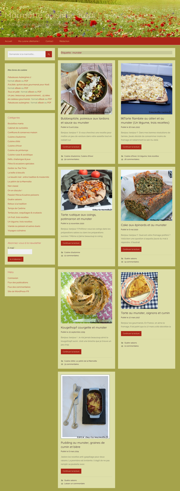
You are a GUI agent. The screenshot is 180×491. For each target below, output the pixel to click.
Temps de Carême (16, 208)
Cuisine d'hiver (87, 156)
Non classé (13, 186)
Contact (49, 41)
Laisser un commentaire (74, 483)
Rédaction (64, 41)
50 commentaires (71, 159)
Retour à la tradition (17, 204)
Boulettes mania (15, 123)
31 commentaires (71, 364)
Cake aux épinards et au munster (144, 225)
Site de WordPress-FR (18, 291)
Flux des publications (18, 282)
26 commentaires (131, 159)
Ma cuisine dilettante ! (28, 41)
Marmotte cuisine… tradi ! (52, 15)
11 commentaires (131, 346)
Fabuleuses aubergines (18, 102)
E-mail (11, 248)
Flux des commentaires (19, 287)
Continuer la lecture (71, 147)
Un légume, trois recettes (148, 156)
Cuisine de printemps (18, 150)
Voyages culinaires (17, 230)
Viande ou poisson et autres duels (24, 226)
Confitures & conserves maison (22, 132)
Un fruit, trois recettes (18, 217)
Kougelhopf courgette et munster (84, 327)
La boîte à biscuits (16, 172)
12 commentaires (71, 255)
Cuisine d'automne (72, 156)
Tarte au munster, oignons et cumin (145, 313)
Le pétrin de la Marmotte (86, 361)
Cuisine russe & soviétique (20, 154)
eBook (18, 81)
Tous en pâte (14, 92)
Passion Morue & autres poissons (23, 195)
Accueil (8, 41)
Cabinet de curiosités (18, 128)
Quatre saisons (130, 258)
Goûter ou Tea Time (17, 168)
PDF (26, 81)
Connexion (13, 278)
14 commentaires (131, 262)
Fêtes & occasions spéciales (21, 163)
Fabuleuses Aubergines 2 (19, 77)
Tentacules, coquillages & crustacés (25, 212)
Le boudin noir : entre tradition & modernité (28, 177)
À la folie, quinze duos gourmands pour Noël (28, 84)
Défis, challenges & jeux (19, 159)
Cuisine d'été (69, 361)
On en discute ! (15, 190)
